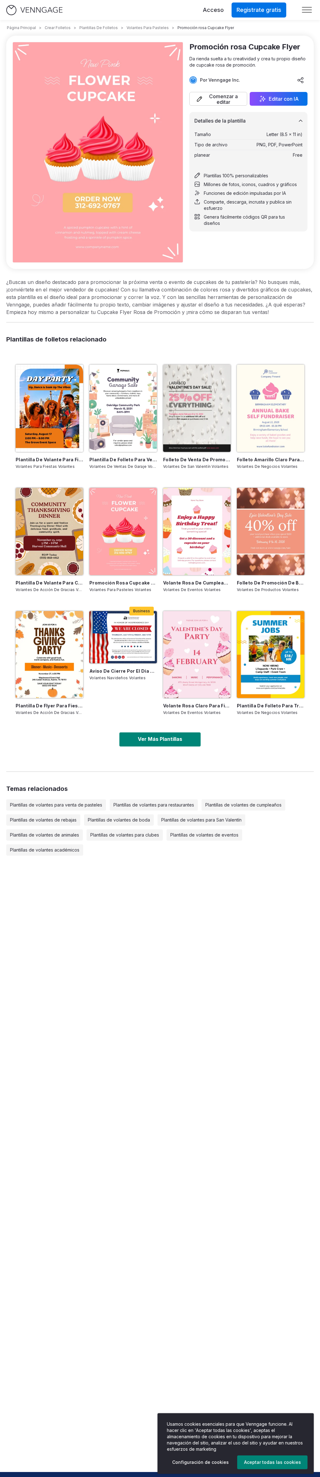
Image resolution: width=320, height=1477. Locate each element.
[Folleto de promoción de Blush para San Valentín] (270, 531)
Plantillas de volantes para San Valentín (201, 819)
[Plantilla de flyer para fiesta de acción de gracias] (49, 654)
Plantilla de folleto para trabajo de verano (270, 705)
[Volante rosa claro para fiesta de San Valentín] (197, 654)
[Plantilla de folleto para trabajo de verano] (270, 654)
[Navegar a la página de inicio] (34, 10)
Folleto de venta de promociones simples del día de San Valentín (197, 459)
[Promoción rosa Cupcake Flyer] (123, 531)
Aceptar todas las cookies (272, 1462)
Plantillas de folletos (98, 27)
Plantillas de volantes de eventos (204, 834)
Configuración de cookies (200, 1462)
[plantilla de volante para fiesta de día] (49, 408)
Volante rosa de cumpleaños (197, 582)
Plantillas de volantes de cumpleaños (243, 804)
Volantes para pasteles (148, 27)
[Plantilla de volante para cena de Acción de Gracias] (49, 531)
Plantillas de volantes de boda (119, 819)
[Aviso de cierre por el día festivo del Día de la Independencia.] (123, 637)
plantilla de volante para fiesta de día (49, 459)
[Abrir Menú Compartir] (301, 80)
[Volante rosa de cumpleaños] (197, 531)
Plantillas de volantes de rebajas (43, 819)
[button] (218, 99)
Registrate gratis (259, 10)
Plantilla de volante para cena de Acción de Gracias (49, 582)
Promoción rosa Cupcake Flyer (123, 582)
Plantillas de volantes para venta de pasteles (56, 804)
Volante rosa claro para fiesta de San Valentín (197, 705)
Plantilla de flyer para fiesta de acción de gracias (49, 705)
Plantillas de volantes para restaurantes (153, 804)
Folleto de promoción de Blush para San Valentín (270, 582)
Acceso (213, 10)
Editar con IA (284, 99)
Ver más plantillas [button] (160, 739)
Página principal (21, 27)
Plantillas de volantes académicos (44, 849)
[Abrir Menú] (307, 10)
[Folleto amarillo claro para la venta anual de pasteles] (270, 408)
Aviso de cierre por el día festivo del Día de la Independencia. (123, 671)
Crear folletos (58, 27)
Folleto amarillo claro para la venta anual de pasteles (270, 459)
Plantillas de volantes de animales (44, 834)
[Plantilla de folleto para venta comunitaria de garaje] (123, 408)
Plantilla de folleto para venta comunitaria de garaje (123, 459)
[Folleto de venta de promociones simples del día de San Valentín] (197, 408)
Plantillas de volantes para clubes (124, 834)
